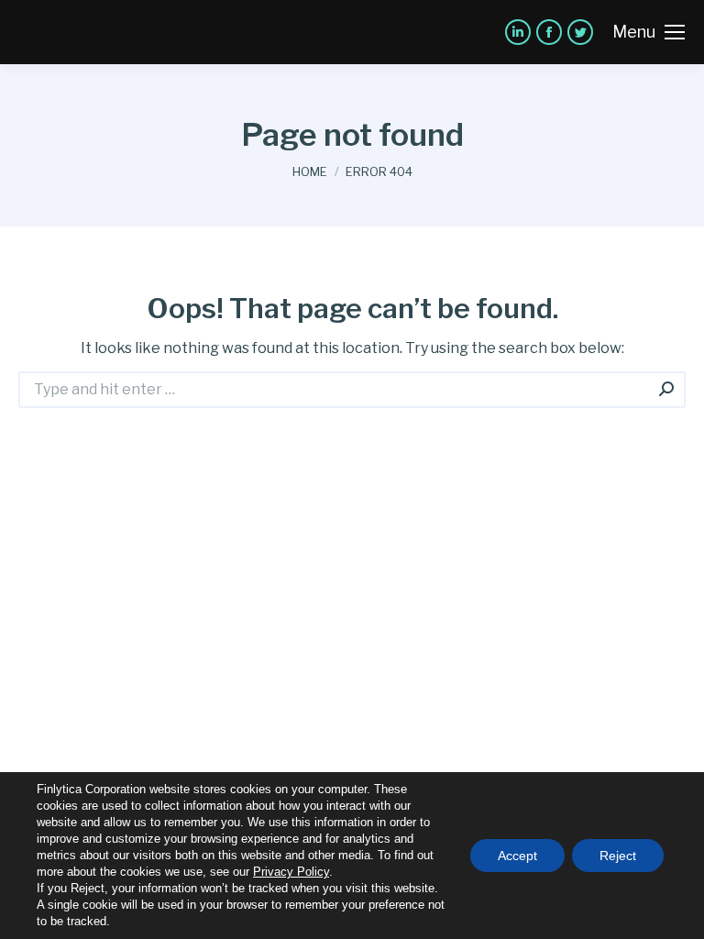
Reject (618, 855)
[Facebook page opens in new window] (549, 32)
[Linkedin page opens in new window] (518, 32)
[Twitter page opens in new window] (580, 32)
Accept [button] (517, 855)
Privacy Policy (291, 871)
